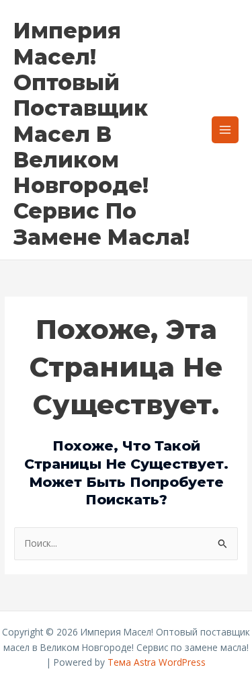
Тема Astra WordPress (157, 662)
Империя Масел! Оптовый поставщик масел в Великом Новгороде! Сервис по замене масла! (101, 133)
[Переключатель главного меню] (225, 130)
